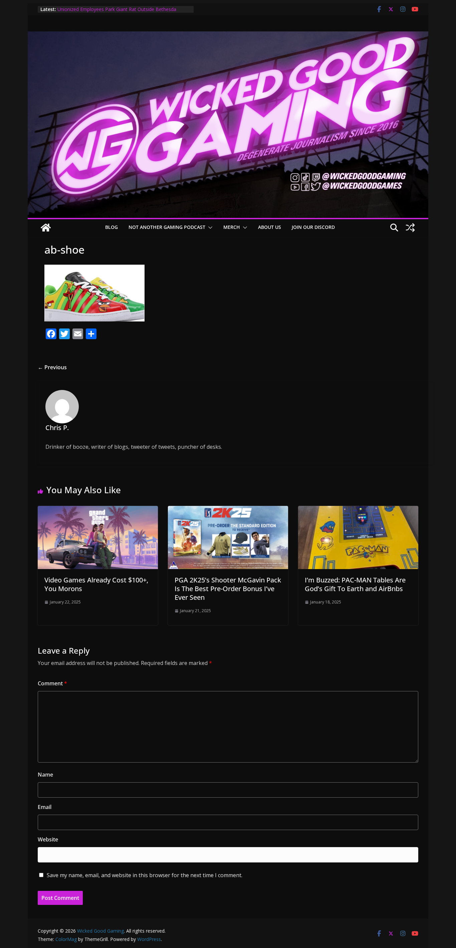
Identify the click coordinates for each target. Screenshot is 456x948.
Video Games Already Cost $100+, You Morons (96, 584)
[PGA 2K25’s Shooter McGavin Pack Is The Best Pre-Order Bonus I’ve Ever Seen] (228, 510)
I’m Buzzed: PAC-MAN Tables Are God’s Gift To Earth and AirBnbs (355, 584)
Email (44, 807)
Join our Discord (313, 227)
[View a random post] (410, 228)
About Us (269, 227)
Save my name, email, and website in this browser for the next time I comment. (144, 875)
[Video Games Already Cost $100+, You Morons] (98, 510)
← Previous (52, 367)
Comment (52, 683)
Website (48, 839)
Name (45, 774)
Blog (111, 227)
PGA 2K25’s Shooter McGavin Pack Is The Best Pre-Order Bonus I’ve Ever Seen (228, 588)
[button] (209, 228)
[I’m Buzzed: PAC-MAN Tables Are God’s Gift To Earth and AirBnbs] (358, 510)
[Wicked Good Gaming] (228, 36)
